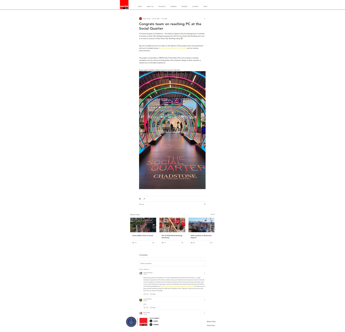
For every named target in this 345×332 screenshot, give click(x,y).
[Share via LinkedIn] (140, 199)
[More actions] (204, 18)
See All (213, 214)
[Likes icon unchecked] (144, 294)
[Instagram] (151, 324)
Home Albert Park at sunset (142, 235)
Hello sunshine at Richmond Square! (201, 236)
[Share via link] (144, 199)
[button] (150, 6)
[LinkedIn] (151, 321)
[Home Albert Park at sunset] (143, 225)
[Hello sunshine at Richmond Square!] (201, 225)
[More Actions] (204, 273)
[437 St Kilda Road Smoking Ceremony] (172, 225)
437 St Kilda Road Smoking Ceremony (172, 236)
